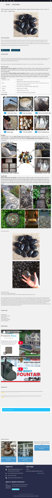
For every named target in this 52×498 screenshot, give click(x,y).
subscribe (15, 489)
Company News (8, 485)
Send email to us (6, 50)
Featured (16, 4)
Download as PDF (16, 50)
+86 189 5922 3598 (13, 475)
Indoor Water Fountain (5, 318)
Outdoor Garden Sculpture (5, 319)
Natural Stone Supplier (36, 58)
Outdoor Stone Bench (4, 320)
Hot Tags (27, 496)
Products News (8, 487)
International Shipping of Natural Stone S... (34, 471)
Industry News (8, 486)
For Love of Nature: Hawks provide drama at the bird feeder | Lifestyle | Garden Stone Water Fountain (18, 294)
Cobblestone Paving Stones (5, 315)
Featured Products (22, 496)
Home (8, 4)
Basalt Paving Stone (44, 58)
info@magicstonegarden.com (17, 477)
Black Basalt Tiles (4, 314)
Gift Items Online (4, 317)
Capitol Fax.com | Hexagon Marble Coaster (8, 293)
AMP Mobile (37, 496)
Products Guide (16, 496)
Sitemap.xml (32, 496)
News (7, 484)
